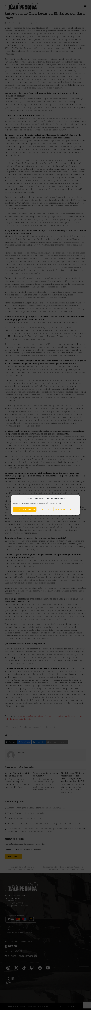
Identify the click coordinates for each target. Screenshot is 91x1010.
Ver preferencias (66, 509)
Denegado (45, 509)
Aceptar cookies (24, 509)
